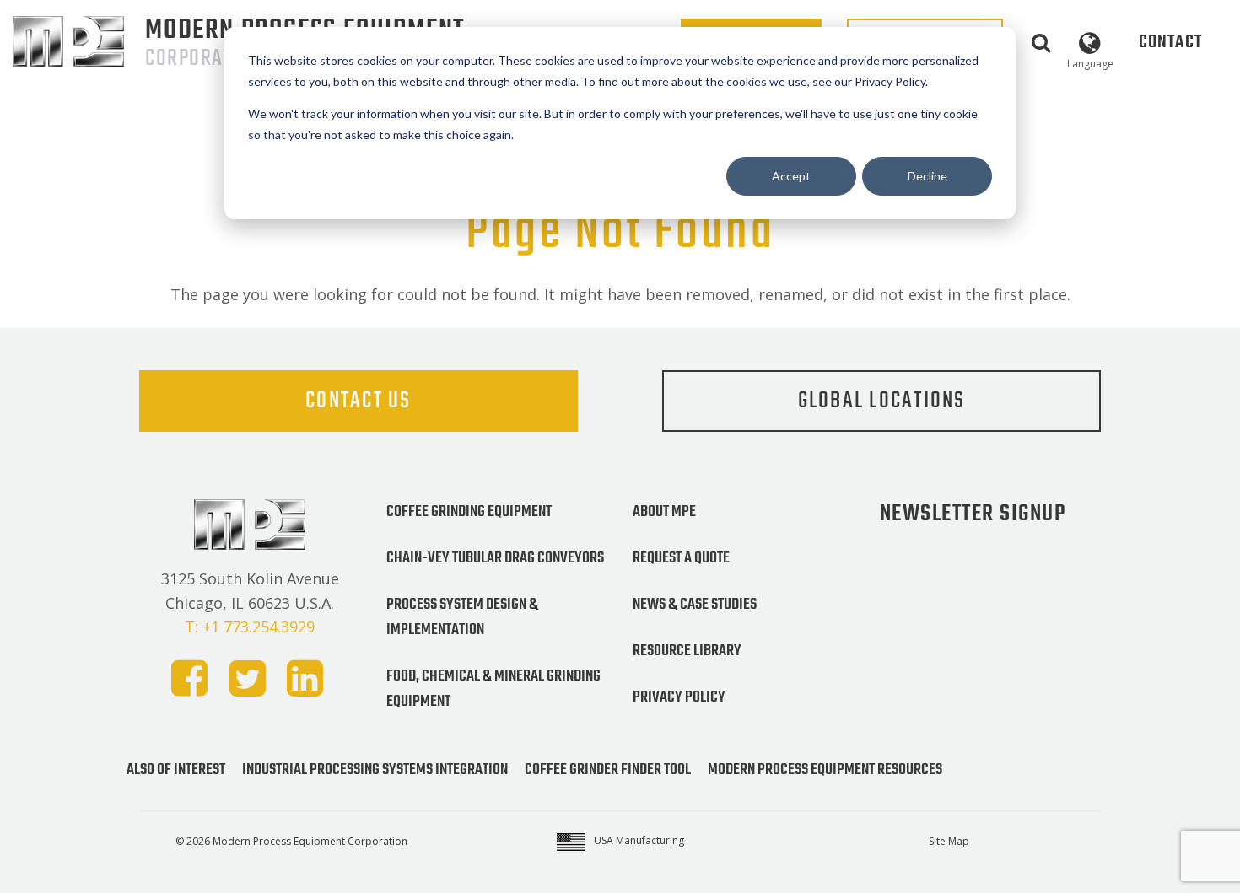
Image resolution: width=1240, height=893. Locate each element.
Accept (791, 176)
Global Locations (882, 401)
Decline (927, 176)
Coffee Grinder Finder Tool (608, 770)
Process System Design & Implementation (462, 617)
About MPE (664, 512)
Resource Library (687, 651)
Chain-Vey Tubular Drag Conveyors (495, 558)
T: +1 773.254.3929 (250, 626)
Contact (1170, 42)
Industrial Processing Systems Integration (375, 770)
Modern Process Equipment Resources (825, 770)
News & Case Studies (695, 604)
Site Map (949, 841)
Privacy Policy (679, 697)
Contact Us (358, 401)
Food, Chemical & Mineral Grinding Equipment (493, 689)
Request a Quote (681, 558)
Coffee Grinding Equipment (469, 512)
